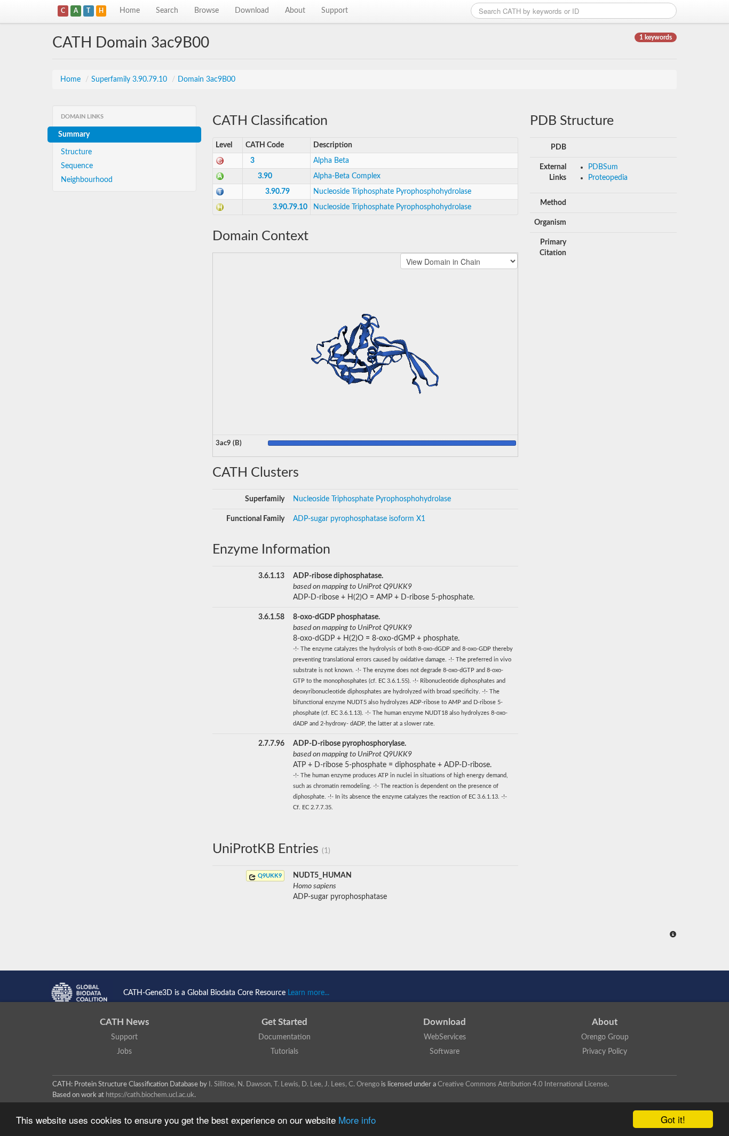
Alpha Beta (331, 160)
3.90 (265, 176)
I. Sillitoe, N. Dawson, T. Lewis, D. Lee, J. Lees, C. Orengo (294, 1084)
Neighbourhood (87, 180)
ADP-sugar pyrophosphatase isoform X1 (359, 519)
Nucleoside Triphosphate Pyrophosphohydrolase (392, 191)
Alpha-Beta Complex (347, 176)
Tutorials (284, 1051)
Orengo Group (605, 1037)
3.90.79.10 (290, 207)
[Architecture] (220, 176)
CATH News (124, 1022)
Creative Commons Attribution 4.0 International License (522, 1084)
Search (167, 10)
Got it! (673, 1119)
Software (444, 1051)
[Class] (220, 160)
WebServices (445, 1037)
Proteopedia (608, 178)
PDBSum (603, 167)
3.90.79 (277, 191)
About (295, 10)
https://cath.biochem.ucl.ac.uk (150, 1095)
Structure (76, 152)
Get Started (284, 1022)
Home (130, 10)
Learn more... (308, 993)
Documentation (284, 1037)
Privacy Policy (604, 1051)
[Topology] (220, 191)
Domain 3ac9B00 (206, 79)
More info (357, 1119)
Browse (206, 10)
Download (252, 10)
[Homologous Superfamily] (220, 207)
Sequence (77, 166)
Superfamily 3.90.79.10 (130, 79)
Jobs (124, 1051)
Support (334, 10)
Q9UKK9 (269, 876)
